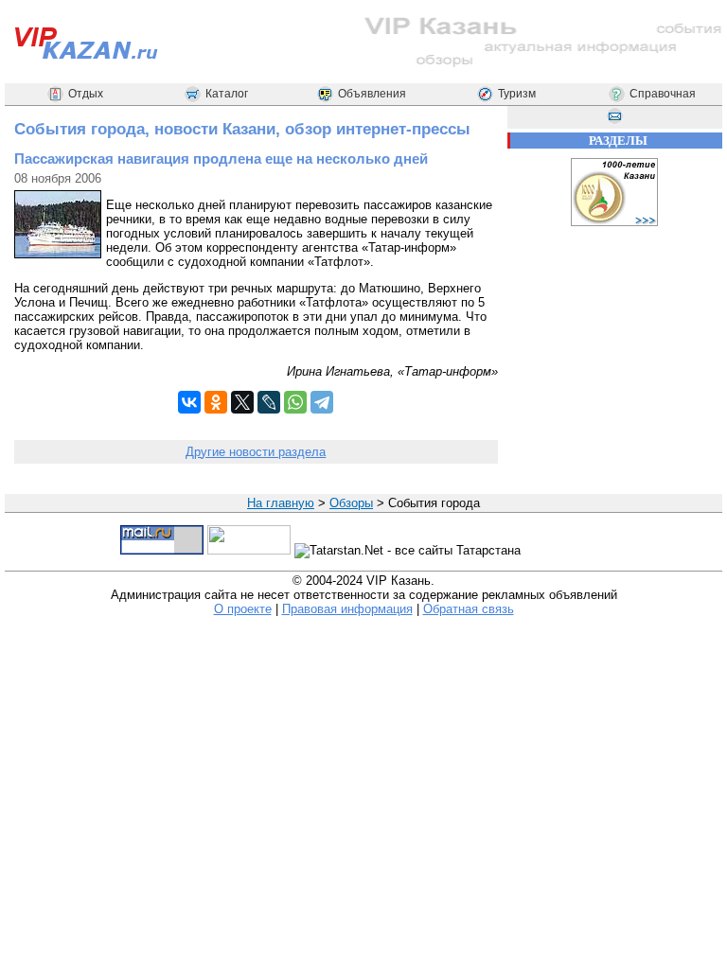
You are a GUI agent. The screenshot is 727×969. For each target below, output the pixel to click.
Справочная (662, 93)
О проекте (243, 609)
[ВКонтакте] (189, 402)
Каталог (226, 93)
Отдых (85, 93)
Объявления (372, 93)
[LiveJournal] (268, 402)
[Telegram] (321, 402)
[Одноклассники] (215, 402)
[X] (242, 402)
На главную (280, 503)
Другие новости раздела (256, 452)
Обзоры (351, 503)
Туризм (517, 93)
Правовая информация (347, 609)
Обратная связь (468, 609)
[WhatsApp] (295, 402)
